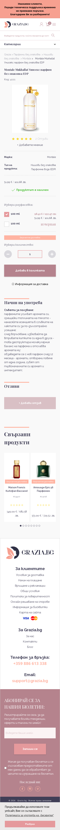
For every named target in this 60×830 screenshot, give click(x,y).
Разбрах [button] (30, 824)
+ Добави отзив (30, 403)
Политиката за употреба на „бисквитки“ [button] (29, 815)
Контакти (30, 641)
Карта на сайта (30, 612)
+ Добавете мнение (30, 145)
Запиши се (30, 749)
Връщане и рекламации (30, 585)
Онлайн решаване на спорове (30, 601)
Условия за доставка (30, 575)
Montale (51, 157)
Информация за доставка (31, 284)
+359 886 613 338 (30, 663)
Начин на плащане (30, 580)
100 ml (15, 213)
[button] (20, 526)
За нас (30, 636)
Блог (30, 647)
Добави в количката (30, 270)
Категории (12, 44)
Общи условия (30, 591)
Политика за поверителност (30, 596)
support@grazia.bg (30, 680)
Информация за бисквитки (30, 607)
